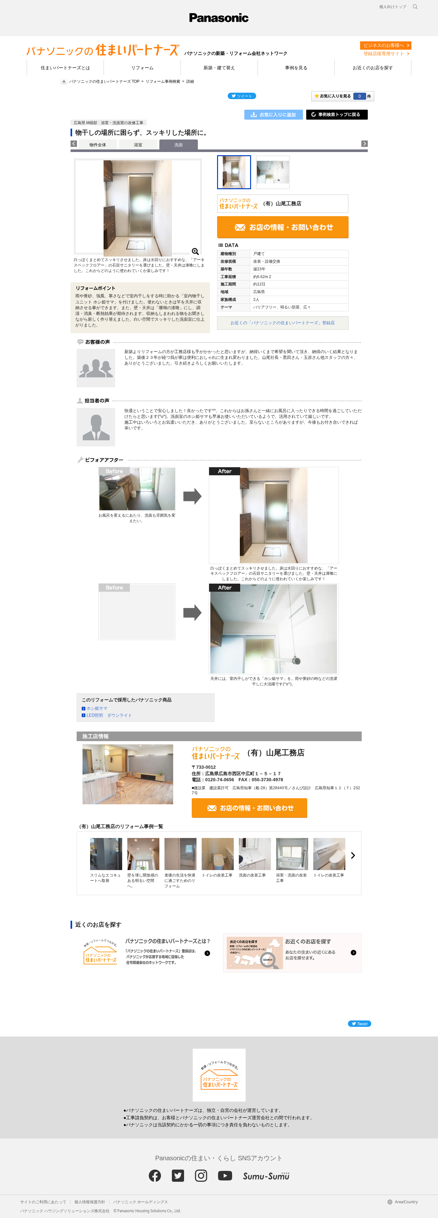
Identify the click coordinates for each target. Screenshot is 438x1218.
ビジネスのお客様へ (384, 45)
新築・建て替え (219, 67)
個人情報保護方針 (89, 1202)
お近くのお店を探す (373, 67)
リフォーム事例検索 (163, 81)
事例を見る (296, 67)
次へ (353, 855)
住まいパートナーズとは (65, 67)
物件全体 (97, 144)
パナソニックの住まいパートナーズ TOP (104, 81)
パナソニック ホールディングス (140, 1202)
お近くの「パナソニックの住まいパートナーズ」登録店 (283, 322)
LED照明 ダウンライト (109, 715)
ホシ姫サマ (97, 708)
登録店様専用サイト (384, 53)
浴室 (138, 144)
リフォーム (142, 67)
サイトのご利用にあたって (43, 1202)
